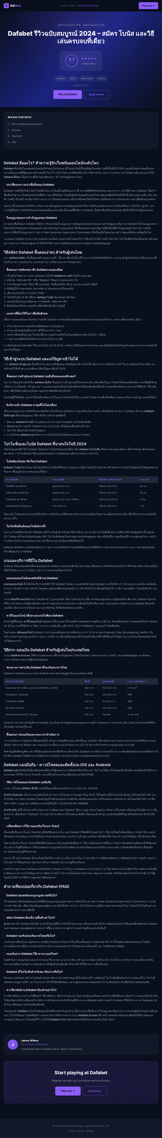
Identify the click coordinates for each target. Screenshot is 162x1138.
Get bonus (94, 1091)
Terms (81, 1131)
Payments (17, 136)
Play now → (148, 5)
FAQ (14, 142)
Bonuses (16, 130)
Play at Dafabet (67, 94)
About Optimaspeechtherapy (26, 124)
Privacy (72, 1131)
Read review (96, 94)
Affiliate (90, 1131)
